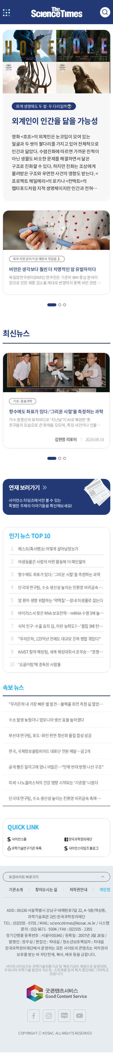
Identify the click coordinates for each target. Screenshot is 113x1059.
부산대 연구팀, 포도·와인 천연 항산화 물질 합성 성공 (50, 735)
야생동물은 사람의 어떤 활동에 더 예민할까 (52, 561)
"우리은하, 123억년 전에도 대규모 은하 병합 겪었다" (59, 638)
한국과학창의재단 (80, 839)
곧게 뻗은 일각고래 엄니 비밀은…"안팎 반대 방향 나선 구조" (56, 767)
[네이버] (64, 1015)
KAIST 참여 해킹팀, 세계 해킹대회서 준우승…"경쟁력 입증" (61, 651)
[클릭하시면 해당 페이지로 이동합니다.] (56, 12)
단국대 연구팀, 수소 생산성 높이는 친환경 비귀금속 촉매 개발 (61, 587)
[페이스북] (33, 1015)
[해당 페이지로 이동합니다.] (56, 33)
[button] (51, 305)
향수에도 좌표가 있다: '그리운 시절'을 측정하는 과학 (59, 574)
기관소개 (16, 889)
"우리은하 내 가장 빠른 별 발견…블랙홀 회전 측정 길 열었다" (56, 704)
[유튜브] (80, 1015)
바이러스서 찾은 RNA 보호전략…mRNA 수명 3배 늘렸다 (61, 613)
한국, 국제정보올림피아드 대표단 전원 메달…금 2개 (49, 751)
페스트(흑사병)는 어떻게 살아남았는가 (48, 548)
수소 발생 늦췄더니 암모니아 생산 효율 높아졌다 (46, 719)
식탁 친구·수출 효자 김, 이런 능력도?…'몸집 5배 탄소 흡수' (61, 626)
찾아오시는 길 (46, 889)
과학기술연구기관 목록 (26, 848)
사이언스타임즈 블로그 (84, 848)
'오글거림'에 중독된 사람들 (39, 664)
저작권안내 (78, 889)
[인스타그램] (49, 1015)
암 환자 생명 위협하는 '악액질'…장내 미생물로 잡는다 (60, 600)
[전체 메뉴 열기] (6, 13)
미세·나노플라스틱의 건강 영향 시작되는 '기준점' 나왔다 (53, 782)
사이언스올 (19, 839)
